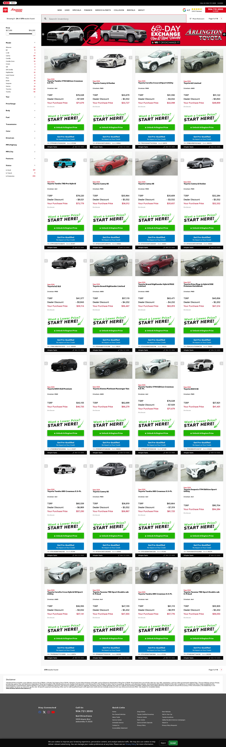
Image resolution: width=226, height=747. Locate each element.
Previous (43, 34)
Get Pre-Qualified (65, 137)
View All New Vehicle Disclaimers (18, 688)
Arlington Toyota (52, 147)
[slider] (7, 33)
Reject (163, 743)
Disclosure (50, 106)
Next (224, 34)
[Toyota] (5, 10)
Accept (173, 743)
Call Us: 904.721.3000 (208, 3)
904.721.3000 (215, 9)
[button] (85, 58)
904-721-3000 (79, 147)
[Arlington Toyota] (16, 10)
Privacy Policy (131, 744)
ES (14, 3)
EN (8, 3)
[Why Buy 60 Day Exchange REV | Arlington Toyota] (133, 34)
